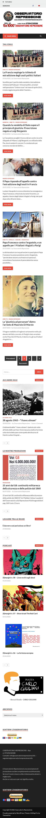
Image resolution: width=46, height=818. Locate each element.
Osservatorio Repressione (21, 78)
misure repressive (14, 69)
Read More (7, 95)
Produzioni (6, 482)
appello (11, 240)
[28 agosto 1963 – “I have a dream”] (23, 399)
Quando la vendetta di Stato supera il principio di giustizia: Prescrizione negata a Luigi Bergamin (21, 128)
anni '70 (5, 69)
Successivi (23, 363)
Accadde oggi (7, 417)
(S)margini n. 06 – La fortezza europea (18, 653)
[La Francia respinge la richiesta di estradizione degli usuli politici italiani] (23, 59)
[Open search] (40, 36)
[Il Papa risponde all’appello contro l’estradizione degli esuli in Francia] (23, 167)
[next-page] (7, 443)
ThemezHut (6, 815)
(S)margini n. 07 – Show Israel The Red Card (20, 613)
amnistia (5, 122)
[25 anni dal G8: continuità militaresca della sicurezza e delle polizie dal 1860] (23, 467)
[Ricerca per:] (23, 371)
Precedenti (10, 358)
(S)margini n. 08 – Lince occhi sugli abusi (19, 577)
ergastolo (25, 240)
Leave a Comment (37, 423)
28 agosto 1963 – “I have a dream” (19, 420)
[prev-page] (4, 443)
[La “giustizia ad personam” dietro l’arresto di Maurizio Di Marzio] (23, 296)
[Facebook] (33, 6)
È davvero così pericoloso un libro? (17, 526)
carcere (18, 240)
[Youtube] (39, 6)
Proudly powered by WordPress (13, 813)
